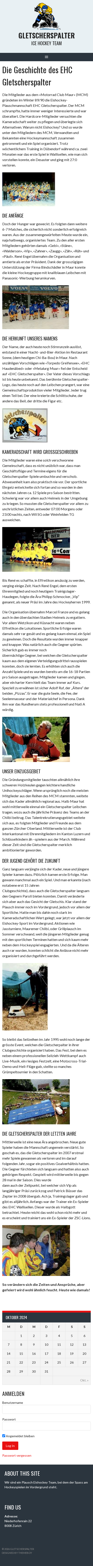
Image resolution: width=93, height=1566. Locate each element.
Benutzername (12, 1402)
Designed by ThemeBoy (17, 1552)
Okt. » (84, 1380)
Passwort (9, 1419)
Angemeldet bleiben (20, 1436)
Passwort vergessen (16, 1455)
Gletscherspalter (47, 35)
